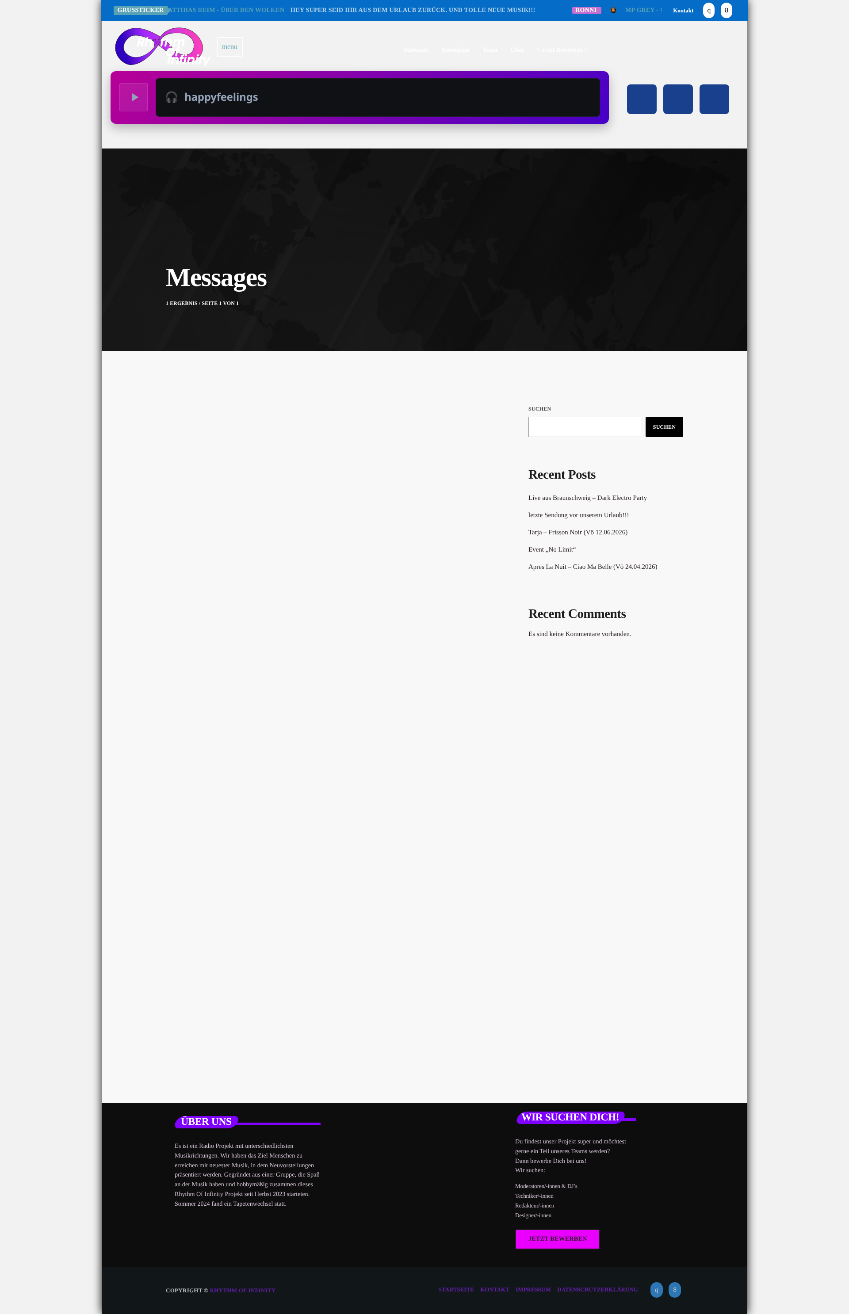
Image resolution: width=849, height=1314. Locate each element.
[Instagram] (709, 10)
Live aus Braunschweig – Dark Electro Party (587, 498)
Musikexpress (564, 726)
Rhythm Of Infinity (243, 1290)
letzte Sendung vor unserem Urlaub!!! (578, 515)
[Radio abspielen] (133, 97)
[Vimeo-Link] (163, 46)
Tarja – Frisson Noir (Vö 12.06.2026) (577, 532)
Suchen (539, 409)
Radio (204, 623)
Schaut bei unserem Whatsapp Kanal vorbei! (309, 643)
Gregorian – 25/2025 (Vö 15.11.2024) (618, 840)
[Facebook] (726, 10)
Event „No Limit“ (552, 549)
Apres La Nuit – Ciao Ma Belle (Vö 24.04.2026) (593, 567)
